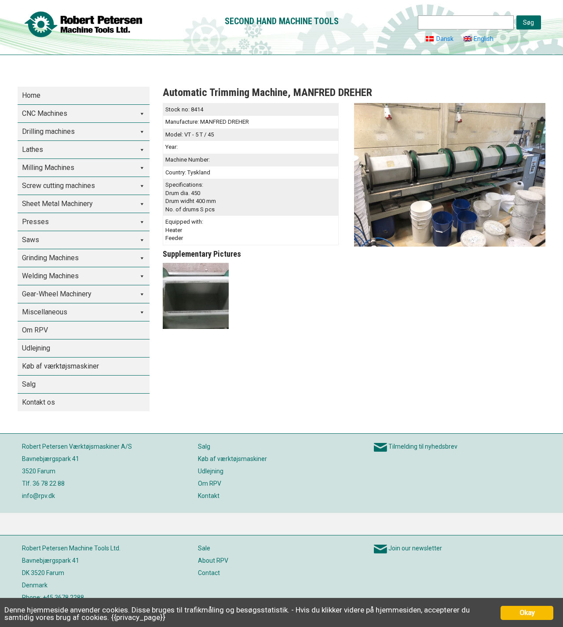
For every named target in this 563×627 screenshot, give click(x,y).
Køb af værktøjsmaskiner (60, 366)
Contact (209, 572)
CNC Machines (44, 113)
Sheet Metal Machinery (57, 203)
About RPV (213, 560)
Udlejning (36, 348)
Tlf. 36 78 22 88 (43, 483)
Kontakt (208, 495)
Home (31, 95)
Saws (30, 240)
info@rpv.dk (38, 495)
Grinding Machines (50, 258)
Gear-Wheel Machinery (56, 294)
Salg (29, 384)
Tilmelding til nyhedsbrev (422, 446)
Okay (527, 613)
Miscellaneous (44, 312)
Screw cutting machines (58, 185)
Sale (204, 548)
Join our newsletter (415, 548)
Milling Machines (48, 167)
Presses (35, 222)
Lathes (32, 149)
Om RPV (35, 330)
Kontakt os (38, 402)
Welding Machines (50, 276)
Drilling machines (48, 131)
